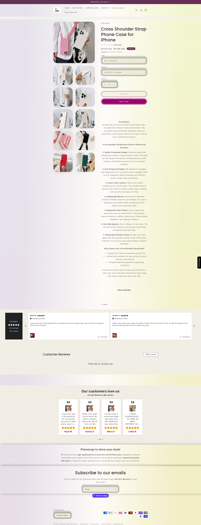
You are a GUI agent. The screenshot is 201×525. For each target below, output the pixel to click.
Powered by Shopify (71, 524)
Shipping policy (118, 524)
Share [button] (105, 304)
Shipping (104, 52)
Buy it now (124, 102)
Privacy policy (94, 524)
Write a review (151, 354)
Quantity (104, 79)
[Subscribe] (115, 489)
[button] (78, 8)
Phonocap (62, 524)
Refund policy (84, 524)
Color (103, 55)
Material (104, 67)
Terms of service (106, 524)
